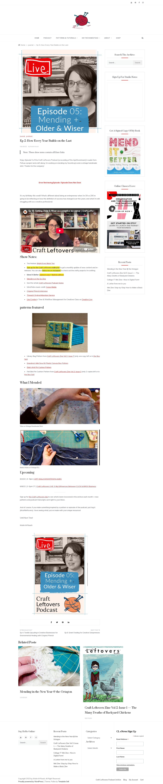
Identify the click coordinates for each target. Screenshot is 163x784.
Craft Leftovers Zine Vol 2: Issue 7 (60, 356)
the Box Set (29, 374)
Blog (125, 780)
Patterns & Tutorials (66, 38)
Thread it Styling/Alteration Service (41, 295)
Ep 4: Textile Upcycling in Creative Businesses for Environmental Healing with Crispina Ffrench (39, 634)
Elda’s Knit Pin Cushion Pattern (39, 367)
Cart (142, 780)
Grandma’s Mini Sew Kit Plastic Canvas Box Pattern (47, 363)
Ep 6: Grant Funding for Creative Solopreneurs (82, 633)
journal (22, 136)
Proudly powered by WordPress (31, 781)
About (107, 38)
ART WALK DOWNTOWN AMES (48, 479)
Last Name (120, 757)
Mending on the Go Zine (36, 279)
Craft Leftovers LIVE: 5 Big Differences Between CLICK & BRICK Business (66, 486)
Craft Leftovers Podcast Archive (108, 780)
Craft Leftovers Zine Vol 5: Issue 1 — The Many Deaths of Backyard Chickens (66, 746)
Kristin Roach (34, 146)
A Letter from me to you (116, 284)
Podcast (48, 38)
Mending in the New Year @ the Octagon (122, 269)
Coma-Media (51, 287)
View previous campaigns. (125, 765)
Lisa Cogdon (32, 299)
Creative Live (87, 299)
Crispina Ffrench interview (37, 291)
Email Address (122, 739)
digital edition (58, 275)
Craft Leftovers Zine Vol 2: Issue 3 (67, 371)
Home (37, 38)
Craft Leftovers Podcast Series (51, 283)
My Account (133, 780)
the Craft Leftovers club (38, 497)
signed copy (45, 275)
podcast (29, 136)
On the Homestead (90, 38)
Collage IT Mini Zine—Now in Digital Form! (123, 280)
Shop (118, 38)
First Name (120, 748)
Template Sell (63, 781)
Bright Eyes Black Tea (45, 263)
